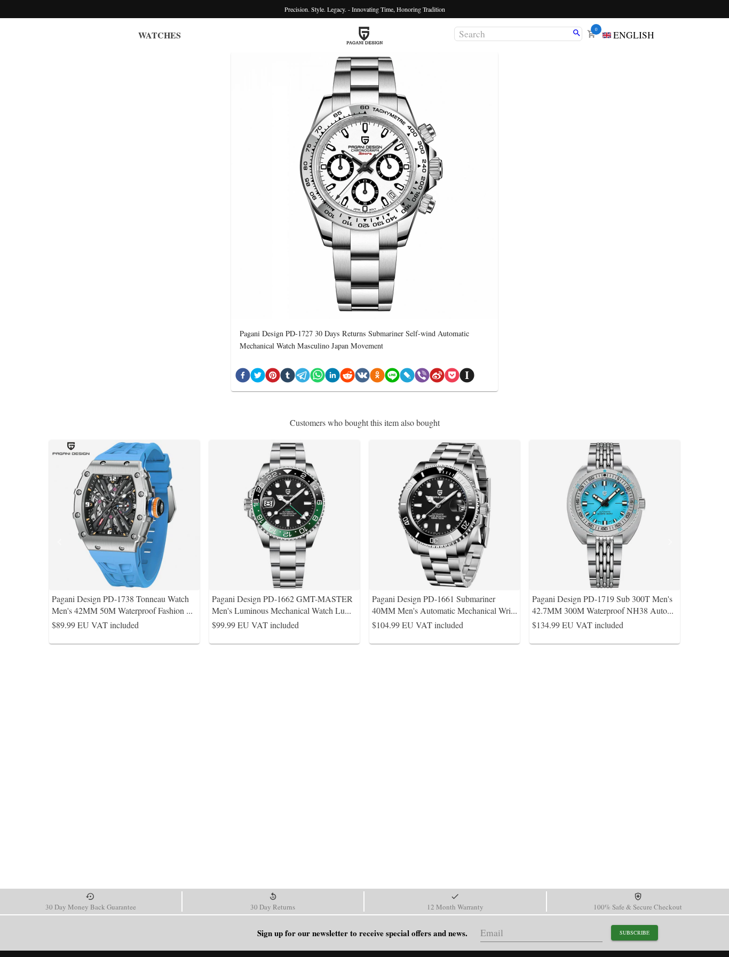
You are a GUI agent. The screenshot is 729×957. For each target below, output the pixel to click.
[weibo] (437, 377)
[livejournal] (407, 377)
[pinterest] (272, 377)
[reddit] (347, 377)
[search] (577, 33)
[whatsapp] (317, 377)
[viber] (422, 377)
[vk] (362, 377)
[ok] (377, 377)
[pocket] (452, 377)
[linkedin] (332, 377)
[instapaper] (466, 377)
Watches (159, 35)
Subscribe (634, 932)
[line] (392, 377)
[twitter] (257, 377)
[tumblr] (287, 377)
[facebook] (242, 377)
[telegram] (302, 377)
